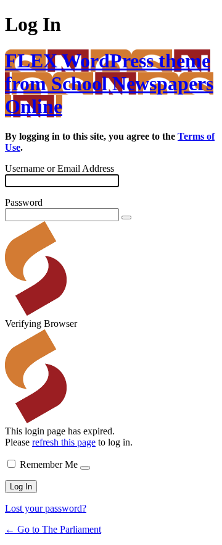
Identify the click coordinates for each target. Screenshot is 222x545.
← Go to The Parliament (53, 529)
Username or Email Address (59, 168)
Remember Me (49, 464)
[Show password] (126, 217)
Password (24, 202)
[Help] (85, 468)
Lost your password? (45, 508)
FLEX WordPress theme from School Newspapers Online (109, 83)
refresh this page (64, 442)
